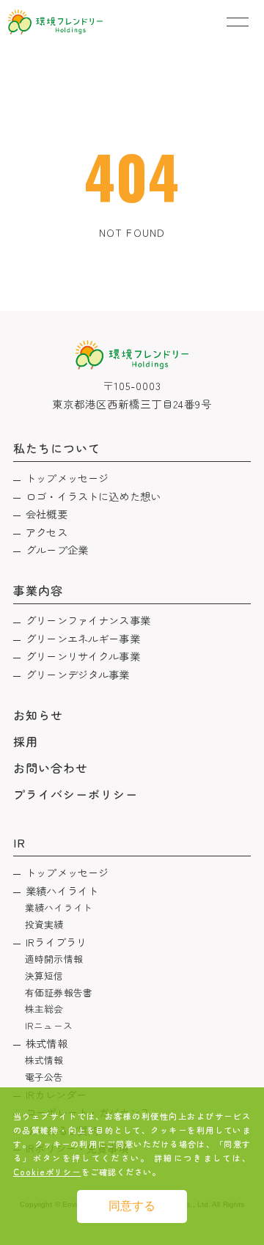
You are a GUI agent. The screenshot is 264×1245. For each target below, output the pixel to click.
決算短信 (44, 976)
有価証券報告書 (58, 992)
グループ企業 (57, 549)
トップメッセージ (67, 477)
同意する (132, 1206)
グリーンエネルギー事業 (83, 638)
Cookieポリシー (47, 1172)
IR (19, 842)
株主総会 (44, 1009)
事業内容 (38, 590)
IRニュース (49, 1025)
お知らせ (38, 715)
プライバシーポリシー (76, 794)
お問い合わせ (50, 767)
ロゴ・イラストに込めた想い (93, 496)
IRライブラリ (56, 942)
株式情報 (46, 1043)
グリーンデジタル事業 (77, 674)
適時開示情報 (54, 959)
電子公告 (44, 1077)
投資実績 (44, 924)
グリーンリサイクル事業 (83, 656)
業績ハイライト (62, 890)
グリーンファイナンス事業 (88, 620)
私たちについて (56, 448)
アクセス (46, 532)
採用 (25, 741)
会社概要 (46, 513)
